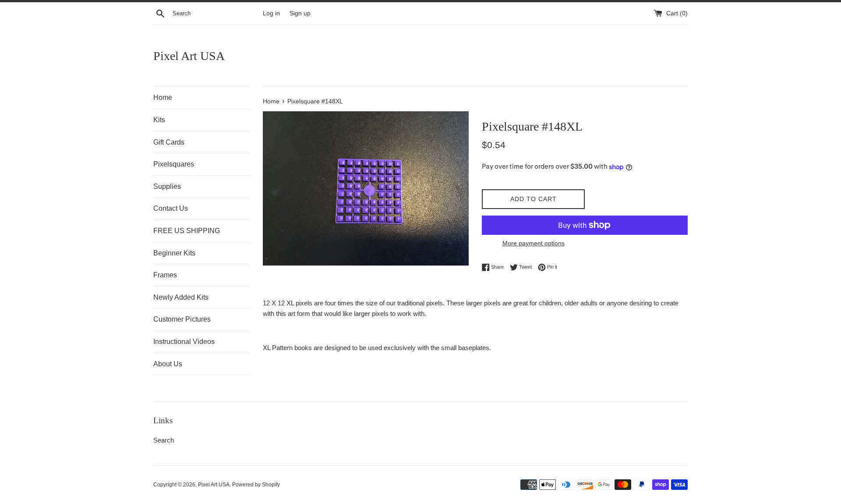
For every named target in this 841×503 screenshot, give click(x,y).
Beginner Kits (174, 253)
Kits (159, 120)
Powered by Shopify (256, 485)
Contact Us (170, 208)
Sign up (300, 13)
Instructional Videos (184, 341)
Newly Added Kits (180, 297)
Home (162, 97)
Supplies (167, 186)
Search (163, 440)
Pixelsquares (173, 164)
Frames (165, 275)
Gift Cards (168, 142)
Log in (271, 13)
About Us (167, 364)
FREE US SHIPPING (186, 230)
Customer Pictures (182, 319)
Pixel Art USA (189, 56)
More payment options (533, 243)
